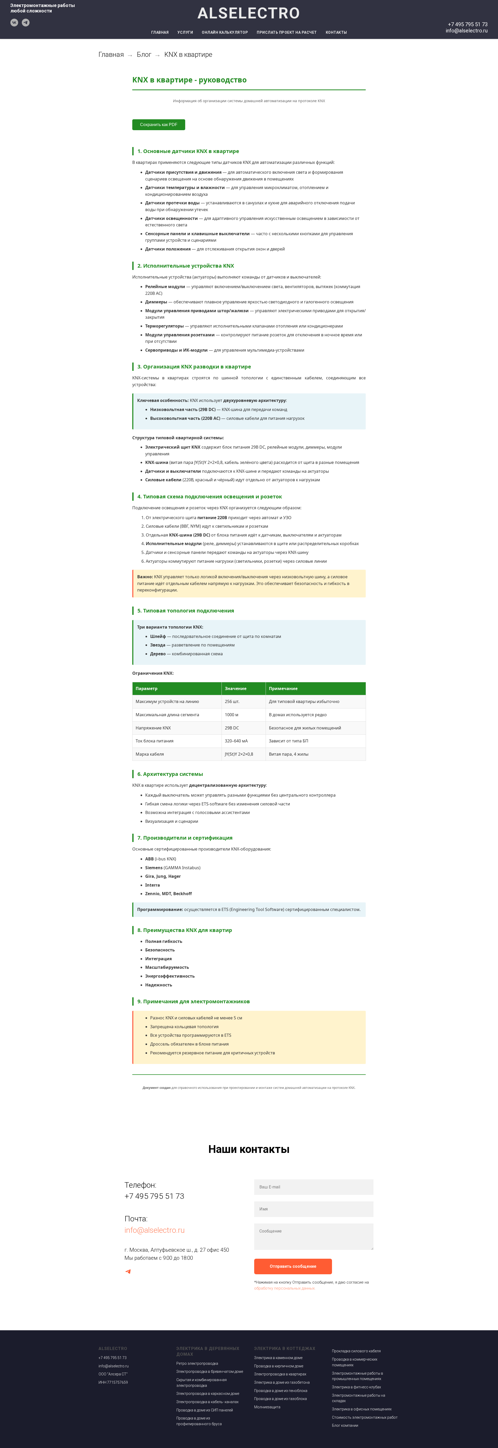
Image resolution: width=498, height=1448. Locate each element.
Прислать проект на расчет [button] (287, 32)
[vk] (14, 25)
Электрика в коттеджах (284, 1348)
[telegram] (26, 25)
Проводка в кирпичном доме (278, 1366)
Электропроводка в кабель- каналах (207, 1402)
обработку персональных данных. (285, 1288)
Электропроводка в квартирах (280, 1374)
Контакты (336, 32)
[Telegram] (128, 1271)
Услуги (185, 32)
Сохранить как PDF (158, 124)
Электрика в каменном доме (278, 1358)
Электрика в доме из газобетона (282, 1382)
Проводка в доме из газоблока (280, 1399)
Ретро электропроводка (197, 1363)
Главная (160, 32)
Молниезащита (267, 1407)
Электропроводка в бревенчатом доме (209, 1371)
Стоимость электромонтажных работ (365, 1417)
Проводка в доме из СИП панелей (204, 1410)
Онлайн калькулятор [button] (225, 32)
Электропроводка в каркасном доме (207, 1393)
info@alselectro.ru (155, 1230)
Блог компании (345, 1425)
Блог (144, 54)
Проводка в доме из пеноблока (280, 1391)
